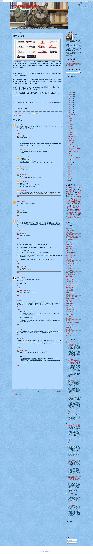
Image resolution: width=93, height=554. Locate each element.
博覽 (69, 215)
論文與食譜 (70, 397)
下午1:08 (23, 201)
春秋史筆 (70, 144)
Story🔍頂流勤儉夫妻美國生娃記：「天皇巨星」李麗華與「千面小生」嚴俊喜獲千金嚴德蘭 (74, 361)
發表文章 (70, 540)
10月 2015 (71, 96)
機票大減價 (70, 122)
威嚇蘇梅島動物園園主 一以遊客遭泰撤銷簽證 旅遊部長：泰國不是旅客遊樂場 (74, 344)
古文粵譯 (78, 213)
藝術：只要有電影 (70, 298)
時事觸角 (69, 187)
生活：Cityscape (69, 270)
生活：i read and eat (70, 274)
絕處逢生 (70, 130)
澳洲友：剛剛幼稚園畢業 (71, 255)
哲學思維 (72, 209)
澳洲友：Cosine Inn (70, 254)
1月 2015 (71, 162)
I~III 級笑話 (78, 210)
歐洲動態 (69, 342)
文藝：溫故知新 (69, 242)
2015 (69, 91)
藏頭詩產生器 (71, 140)
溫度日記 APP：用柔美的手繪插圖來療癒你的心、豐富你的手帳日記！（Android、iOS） (74, 425)
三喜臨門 (70, 159)
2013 (69, 166)
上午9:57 (23, 124)
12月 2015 (71, 92)
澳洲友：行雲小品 (70, 265)
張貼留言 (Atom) (18, 394)
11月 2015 (71, 94)
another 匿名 (23, 149)
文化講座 (75, 215)
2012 (69, 168)
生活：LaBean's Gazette (71, 272)
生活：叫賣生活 (69, 281)
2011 (69, 170)
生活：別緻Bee (69, 277)
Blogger (51, 551)
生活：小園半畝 (69, 283)
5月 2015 (71, 106)
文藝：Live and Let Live (71, 241)
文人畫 (69, 506)
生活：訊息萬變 (69, 290)
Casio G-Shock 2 (72, 136)
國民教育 (75, 205)
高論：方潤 (68, 327)
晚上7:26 (24, 356)
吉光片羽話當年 (73, 190)
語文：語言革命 (69, 316)
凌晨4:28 (21, 338)
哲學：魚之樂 (69, 232)
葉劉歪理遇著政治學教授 (73, 146)
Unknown (22, 156)
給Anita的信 (70, 443)
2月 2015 (71, 112)
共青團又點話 (71, 142)
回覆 (18, 130)
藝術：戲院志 (69, 300)
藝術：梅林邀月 (69, 303)
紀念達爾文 (70, 134)
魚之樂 (69, 396)
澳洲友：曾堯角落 (70, 263)
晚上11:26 (27, 190)
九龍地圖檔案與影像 (72, 380)
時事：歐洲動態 (69, 248)
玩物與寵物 (70, 202)
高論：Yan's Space (70, 324)
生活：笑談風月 (69, 289)
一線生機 (70, 138)
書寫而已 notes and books (73, 413)
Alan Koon (19, 277)
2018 (69, 85)
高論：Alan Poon (69, 320)
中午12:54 (28, 149)
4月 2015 (71, 108)
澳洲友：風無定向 (70, 268)
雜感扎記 (19, 115)
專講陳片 (71, 213)
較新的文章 (15, 391)
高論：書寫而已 (69, 331)
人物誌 (70, 210)
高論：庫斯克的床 (70, 325)
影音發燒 (78, 212)
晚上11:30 (27, 290)
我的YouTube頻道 (70, 65)
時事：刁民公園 (69, 244)
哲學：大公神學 (69, 228)
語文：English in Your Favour (72, 311)
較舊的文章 (60, 391)
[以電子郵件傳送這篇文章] (32, 113)
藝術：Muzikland (69, 294)
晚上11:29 (24, 277)
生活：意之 (68, 285)
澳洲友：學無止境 (70, 257)
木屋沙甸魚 (70, 128)
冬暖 (69, 116)
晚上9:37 (26, 233)
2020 (69, 81)
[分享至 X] (35, 113)
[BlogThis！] (33, 113)
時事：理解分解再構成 (71, 252)
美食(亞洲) (68, 218)
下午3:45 (21, 220)
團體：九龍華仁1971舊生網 (72, 237)
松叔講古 (70, 217)
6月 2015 (71, 104)
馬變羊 (69, 153)
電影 (79, 193)
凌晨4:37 (26, 350)
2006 (69, 180)
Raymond (19, 124)
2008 (69, 176)
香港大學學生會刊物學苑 (73, 151)
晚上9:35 (26, 266)
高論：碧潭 (68, 335)
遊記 (74, 216)
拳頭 (69, 494)
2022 (69, 79)
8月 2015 (71, 100)
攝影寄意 (74, 203)
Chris (21, 135)
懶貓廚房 (79, 216)
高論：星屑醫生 (69, 329)
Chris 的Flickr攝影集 (70, 61)
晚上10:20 (27, 181)
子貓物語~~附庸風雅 (25, 6)
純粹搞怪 (79, 209)
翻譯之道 (71, 212)
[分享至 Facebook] (36, 113)
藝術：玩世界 (69, 305)
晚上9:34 (26, 174)
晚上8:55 (21, 243)
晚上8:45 (27, 166)
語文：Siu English (70, 313)
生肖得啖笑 (70, 124)
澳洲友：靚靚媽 (69, 266)
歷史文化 (69, 196)
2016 (69, 89)
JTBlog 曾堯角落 (71, 477)
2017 (69, 87)
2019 (69, 83)
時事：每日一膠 (69, 250)
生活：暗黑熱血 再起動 (71, 287)
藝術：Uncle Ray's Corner (71, 296)
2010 (69, 172)
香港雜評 (69, 459)
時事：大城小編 (69, 246)
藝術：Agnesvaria (70, 292)
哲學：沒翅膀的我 (70, 230)
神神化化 (68, 208)
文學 (73, 189)
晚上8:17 (27, 156)
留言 (69, 542)
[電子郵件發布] (30, 113)
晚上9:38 (26, 210)
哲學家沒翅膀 (70, 493)
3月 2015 (71, 110)
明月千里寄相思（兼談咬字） (74, 157)
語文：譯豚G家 (69, 318)
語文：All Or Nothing (70, 309)
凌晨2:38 (21, 300)
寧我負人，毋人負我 (72, 414)
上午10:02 (27, 135)
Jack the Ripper (71, 114)
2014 (69, 164)
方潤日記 (69, 379)
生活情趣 (73, 200)
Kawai (18, 220)
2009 (69, 174)
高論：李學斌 (69, 333)
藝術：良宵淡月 (69, 307)
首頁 (37, 391)
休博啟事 (70, 126)
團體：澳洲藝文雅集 (70, 239)
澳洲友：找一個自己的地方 (71, 261)
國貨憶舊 (70, 120)
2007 (69, 178)
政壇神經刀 (70, 155)
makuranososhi (71, 505)
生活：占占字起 (69, 279)
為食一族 (73, 195)
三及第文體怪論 (77, 217)
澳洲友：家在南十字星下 (71, 259)
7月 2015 (71, 102)
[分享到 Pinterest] (38, 113)
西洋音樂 (75, 208)
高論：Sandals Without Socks (72, 322)
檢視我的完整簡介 (70, 55)
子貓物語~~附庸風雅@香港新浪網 (73, 63)
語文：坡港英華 (69, 314)
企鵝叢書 (70, 118)
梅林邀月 (69, 442)
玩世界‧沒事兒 (71, 359)
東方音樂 (76, 206)
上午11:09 (24, 142)
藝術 (70, 216)
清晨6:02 (24, 311)
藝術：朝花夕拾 (69, 301)
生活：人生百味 (69, 276)
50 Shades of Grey (72, 132)
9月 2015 (71, 98)
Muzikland (70, 423)
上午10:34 (21, 329)
